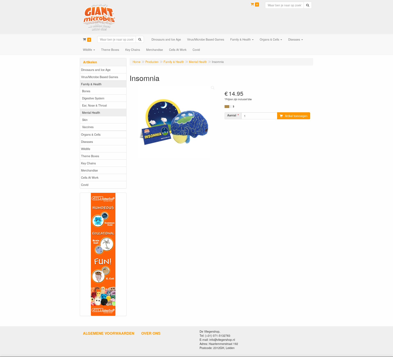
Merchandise (89, 170)
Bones (86, 91)
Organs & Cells (91, 134)
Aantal (231, 115)
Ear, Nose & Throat (94, 105)
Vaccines (88, 127)
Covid (84, 185)
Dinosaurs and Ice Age (96, 70)
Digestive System (93, 98)
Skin (85, 120)
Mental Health (91, 112)
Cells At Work (89, 177)
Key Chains (88, 163)
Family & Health (91, 84)
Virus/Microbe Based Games (99, 77)
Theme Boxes (90, 156)
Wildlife (85, 149)
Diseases (87, 142)
